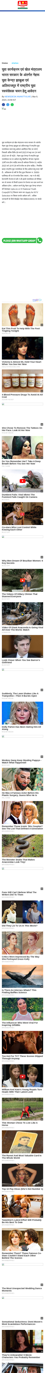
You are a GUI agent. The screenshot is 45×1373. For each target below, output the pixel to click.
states (15, 63)
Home (5, 63)
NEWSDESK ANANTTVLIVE (18, 97)
